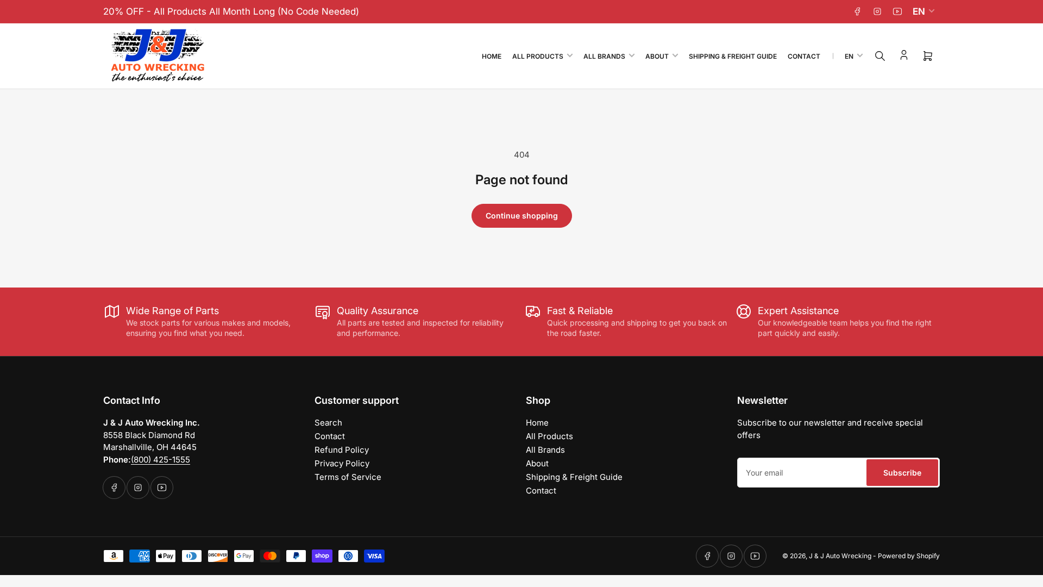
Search (328, 422)
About (657, 56)
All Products (537, 56)
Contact (804, 56)
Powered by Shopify (909, 556)
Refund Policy (342, 450)
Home (491, 56)
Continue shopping (522, 215)
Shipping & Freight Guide (733, 56)
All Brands (604, 56)
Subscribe (902, 472)
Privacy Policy (342, 463)
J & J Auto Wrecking (840, 556)
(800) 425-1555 (160, 459)
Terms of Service (348, 477)
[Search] (880, 56)
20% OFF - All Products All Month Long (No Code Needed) (231, 11)
